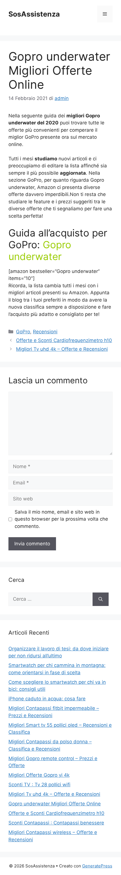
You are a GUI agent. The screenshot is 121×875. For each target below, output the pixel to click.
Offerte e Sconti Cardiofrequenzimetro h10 (64, 340)
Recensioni (45, 331)
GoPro (23, 331)
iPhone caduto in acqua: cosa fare (47, 698)
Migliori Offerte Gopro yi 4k (39, 775)
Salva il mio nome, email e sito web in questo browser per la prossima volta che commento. (61, 519)
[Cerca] (101, 599)
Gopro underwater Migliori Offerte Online (54, 803)
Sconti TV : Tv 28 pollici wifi (39, 784)
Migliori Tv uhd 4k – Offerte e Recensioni (62, 349)
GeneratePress (97, 866)
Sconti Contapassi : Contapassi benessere (56, 823)
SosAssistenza (34, 14)
